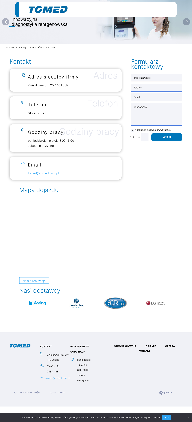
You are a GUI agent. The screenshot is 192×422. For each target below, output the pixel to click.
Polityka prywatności (27, 393)
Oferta (170, 346)
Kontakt (144, 351)
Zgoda (166, 417)
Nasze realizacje (34, 281)
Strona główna (125, 346)
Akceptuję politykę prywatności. (153, 129)
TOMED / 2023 (57, 393)
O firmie (151, 346)
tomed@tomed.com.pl (43, 173)
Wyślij (167, 137)
